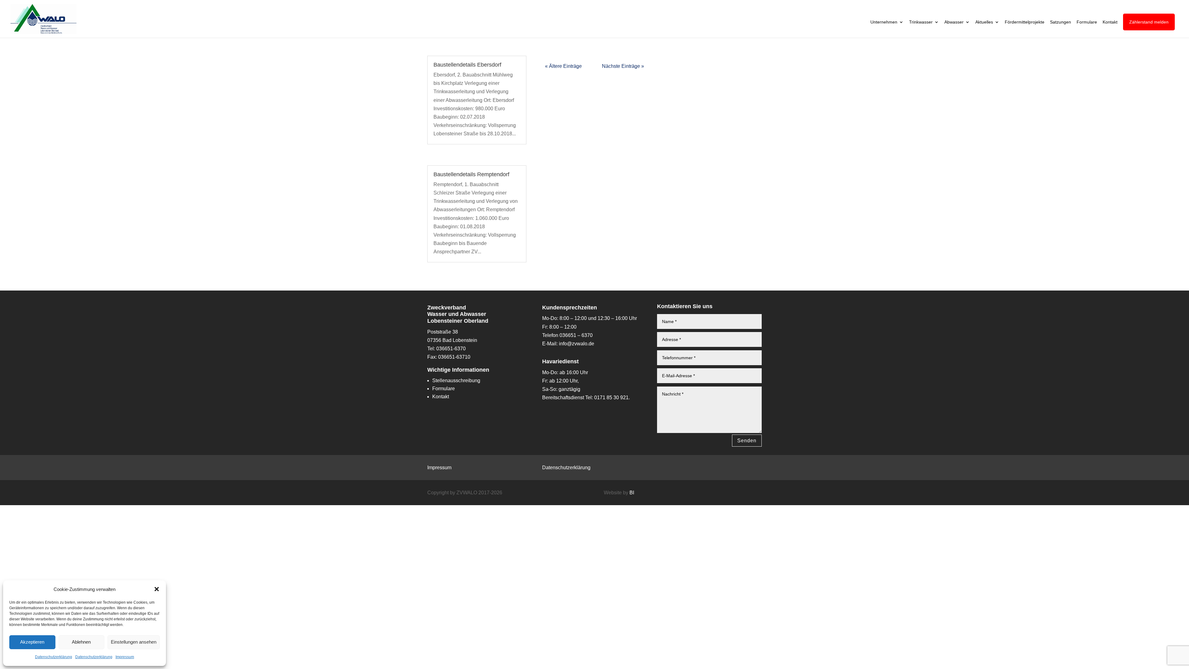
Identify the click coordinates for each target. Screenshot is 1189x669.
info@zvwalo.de (576, 343)
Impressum (124, 657)
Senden (746, 440)
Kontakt (1110, 22)
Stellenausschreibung (456, 380)
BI (631, 492)
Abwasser (954, 22)
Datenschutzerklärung (53, 657)
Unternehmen (883, 22)
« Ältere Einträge (563, 66)
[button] (157, 589)
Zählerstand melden (1149, 22)
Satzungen (1060, 22)
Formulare (1087, 22)
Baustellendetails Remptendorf (471, 174)
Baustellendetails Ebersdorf (467, 65)
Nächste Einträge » (623, 66)
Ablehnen (81, 642)
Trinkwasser (921, 22)
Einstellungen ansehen (133, 642)
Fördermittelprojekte (1024, 22)
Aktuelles (984, 22)
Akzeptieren (32, 642)
